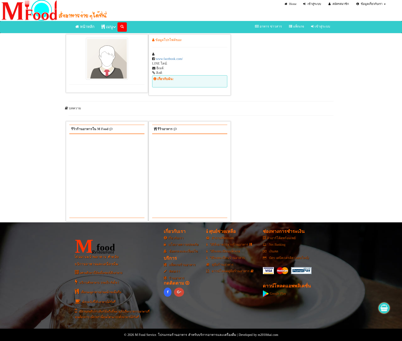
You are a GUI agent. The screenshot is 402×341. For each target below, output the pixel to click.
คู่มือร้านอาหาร (222, 264)
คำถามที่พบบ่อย (222, 238)
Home (292, 4)
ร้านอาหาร (176, 278)
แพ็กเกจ (298, 26)
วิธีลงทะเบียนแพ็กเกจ (224, 251)
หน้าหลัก (86, 26)
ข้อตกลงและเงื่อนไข (183, 251)
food (95, 246)
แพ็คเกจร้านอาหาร (182, 265)
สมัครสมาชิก (340, 4)
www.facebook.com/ (169, 58)
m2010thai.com (268, 335)
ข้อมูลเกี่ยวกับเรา (371, 4)
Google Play (277, 293)
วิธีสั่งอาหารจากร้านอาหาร (229, 244)
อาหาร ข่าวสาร (270, 26)
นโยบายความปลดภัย (183, 244)
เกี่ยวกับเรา (175, 238)
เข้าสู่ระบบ (314, 4)
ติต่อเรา (174, 271)
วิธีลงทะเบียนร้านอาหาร (227, 258)
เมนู (109, 26)
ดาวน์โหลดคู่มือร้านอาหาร (231, 271)
